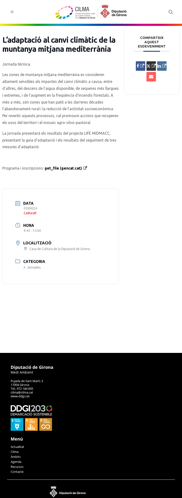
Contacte (17, 472)
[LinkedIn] (162, 66)
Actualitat (17, 447)
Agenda (16, 462)
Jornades (34, 267)
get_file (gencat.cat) (63, 168)
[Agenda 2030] (31, 429)
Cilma (14, 452)
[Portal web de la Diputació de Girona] (91, 496)
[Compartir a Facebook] (140, 66)
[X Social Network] (151, 66)
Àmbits (16, 457)
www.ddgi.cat (20, 396)
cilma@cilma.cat (22, 392)
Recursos (17, 467)
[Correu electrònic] (151, 76)
